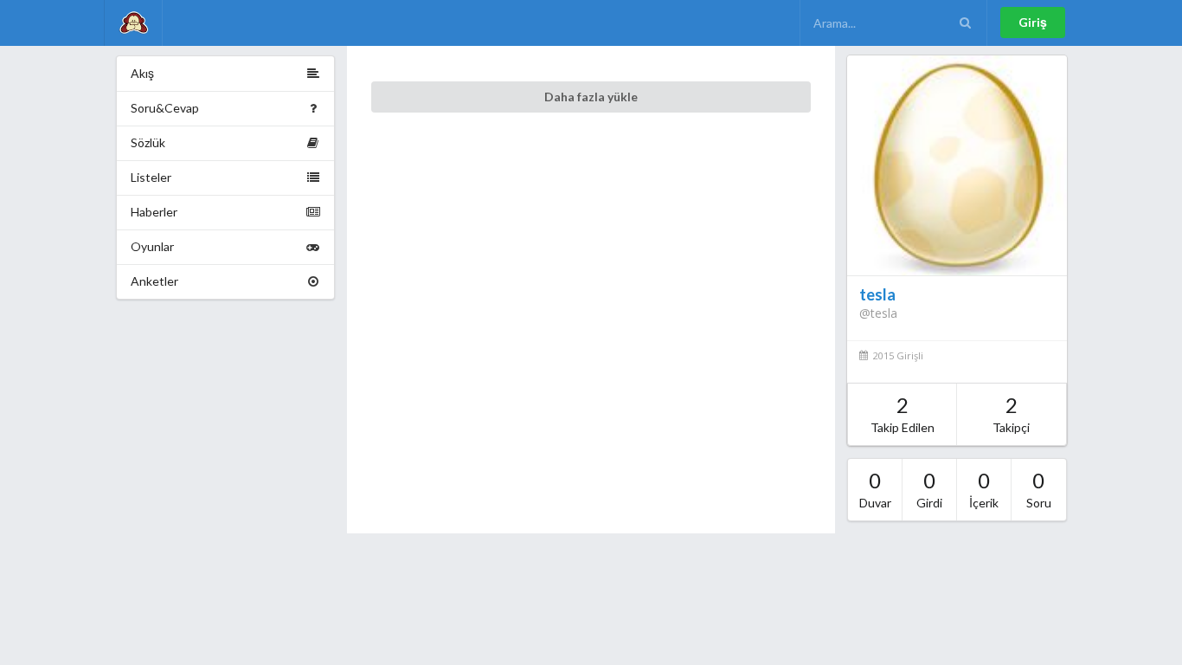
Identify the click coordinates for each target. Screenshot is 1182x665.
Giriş (1032, 22)
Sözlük (148, 142)
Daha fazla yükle (591, 96)
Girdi (929, 489)
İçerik (984, 489)
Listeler (151, 177)
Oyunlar (152, 246)
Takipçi (1011, 413)
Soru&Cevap (165, 107)
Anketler (154, 281)
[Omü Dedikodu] (133, 23)
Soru (1038, 489)
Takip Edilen (902, 413)
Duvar (875, 489)
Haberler (154, 211)
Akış (142, 73)
